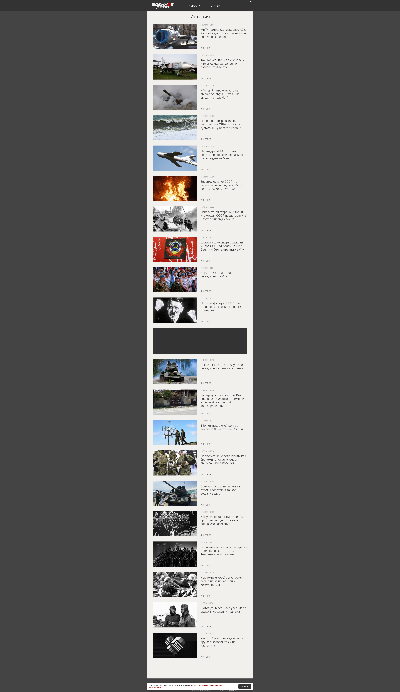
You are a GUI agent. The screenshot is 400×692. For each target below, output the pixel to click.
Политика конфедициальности (201, 690)
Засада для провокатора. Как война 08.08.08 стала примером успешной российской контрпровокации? (223, 400)
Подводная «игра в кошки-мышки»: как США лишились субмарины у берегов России (221, 124)
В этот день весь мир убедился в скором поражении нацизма (223, 609)
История (206, 48)
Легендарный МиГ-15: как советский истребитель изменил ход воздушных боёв (223, 154)
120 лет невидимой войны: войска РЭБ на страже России (222, 427)
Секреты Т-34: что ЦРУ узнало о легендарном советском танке (223, 366)
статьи (215, 5)
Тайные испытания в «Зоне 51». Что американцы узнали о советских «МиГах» (223, 63)
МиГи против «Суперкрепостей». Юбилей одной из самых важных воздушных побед (223, 33)
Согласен (244, 686)
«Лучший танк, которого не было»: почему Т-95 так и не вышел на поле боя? (220, 94)
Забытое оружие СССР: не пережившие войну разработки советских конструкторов (222, 185)
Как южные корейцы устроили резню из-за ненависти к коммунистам (222, 581)
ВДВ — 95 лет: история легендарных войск (216, 274)
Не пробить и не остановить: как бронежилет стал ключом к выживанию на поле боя (223, 459)
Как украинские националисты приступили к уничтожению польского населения (222, 520)
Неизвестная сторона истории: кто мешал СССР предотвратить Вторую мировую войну (223, 215)
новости (194, 5)
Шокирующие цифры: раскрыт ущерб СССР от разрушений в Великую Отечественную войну (223, 246)
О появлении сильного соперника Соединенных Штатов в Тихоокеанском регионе (224, 550)
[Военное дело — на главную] (162, 6)
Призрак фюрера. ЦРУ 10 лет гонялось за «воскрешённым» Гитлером (221, 306)
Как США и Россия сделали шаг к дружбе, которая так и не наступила (224, 642)
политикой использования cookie (201, 685)
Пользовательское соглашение (228, 690)
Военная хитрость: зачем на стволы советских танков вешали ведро (220, 490)
